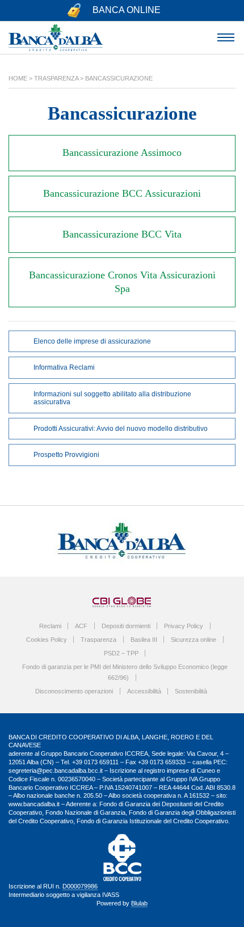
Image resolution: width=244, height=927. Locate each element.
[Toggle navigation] (225, 38)
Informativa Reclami (64, 367)
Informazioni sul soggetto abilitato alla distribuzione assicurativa (112, 398)
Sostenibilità (191, 691)
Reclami (50, 626)
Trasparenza (56, 78)
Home (18, 78)
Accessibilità (144, 691)
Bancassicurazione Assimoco (122, 152)
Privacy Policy (183, 626)
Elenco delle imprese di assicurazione (92, 341)
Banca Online (126, 10)
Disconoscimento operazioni (74, 691)
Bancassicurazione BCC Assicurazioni (122, 193)
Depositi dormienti (126, 626)
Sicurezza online (193, 639)
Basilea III (144, 639)
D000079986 (80, 886)
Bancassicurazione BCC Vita (122, 234)
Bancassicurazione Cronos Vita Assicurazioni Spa (122, 281)
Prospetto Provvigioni (66, 455)
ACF (81, 626)
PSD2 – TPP (121, 653)
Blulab (139, 903)
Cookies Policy (46, 639)
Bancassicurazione (119, 78)
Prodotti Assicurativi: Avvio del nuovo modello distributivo (120, 429)
